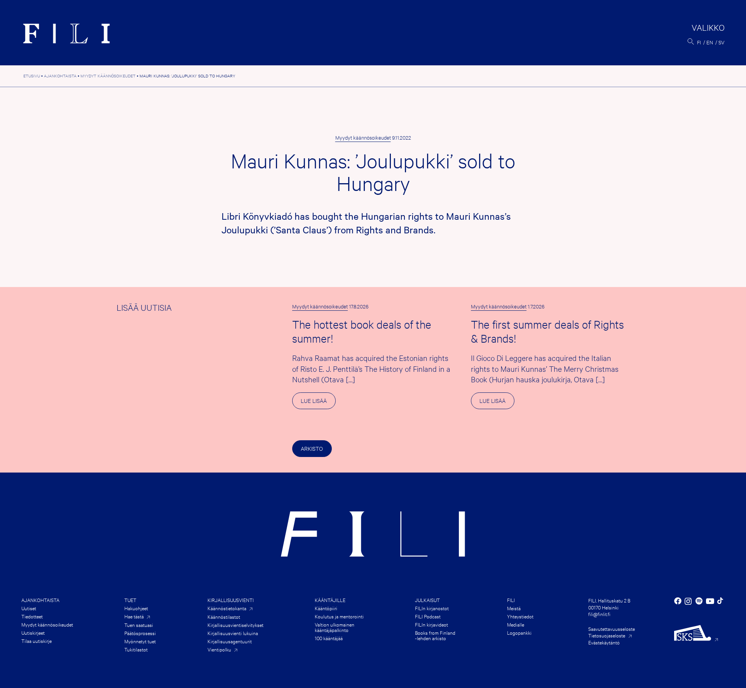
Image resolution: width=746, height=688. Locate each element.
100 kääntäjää (329, 638)
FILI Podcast (428, 616)
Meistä (514, 608)
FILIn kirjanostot (432, 608)
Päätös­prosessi (140, 632)
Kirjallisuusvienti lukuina (232, 632)
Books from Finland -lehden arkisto (435, 635)
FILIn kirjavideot (431, 624)
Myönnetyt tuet (140, 641)
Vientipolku (219, 649)
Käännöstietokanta (226, 608)
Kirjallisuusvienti (230, 599)
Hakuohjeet (136, 608)
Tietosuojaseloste (606, 635)
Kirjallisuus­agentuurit (229, 641)
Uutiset (28, 608)
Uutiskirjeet (33, 632)
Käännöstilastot (223, 616)
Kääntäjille (330, 599)
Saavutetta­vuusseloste (611, 628)
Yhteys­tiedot (520, 616)
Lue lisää (318, 402)
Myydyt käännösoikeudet (363, 137)
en (709, 42)
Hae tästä (134, 616)
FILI (511, 599)
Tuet (130, 599)
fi (699, 42)
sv (721, 42)
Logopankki (519, 632)
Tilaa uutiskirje (36, 640)
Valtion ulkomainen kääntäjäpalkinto (334, 626)
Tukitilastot (136, 649)
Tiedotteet (32, 616)
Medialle (515, 624)
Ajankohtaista (40, 599)
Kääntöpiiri (326, 608)
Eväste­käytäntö (604, 642)
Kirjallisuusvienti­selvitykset (235, 624)
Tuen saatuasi (138, 624)
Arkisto (312, 448)
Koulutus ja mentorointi (339, 616)
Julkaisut (427, 599)
